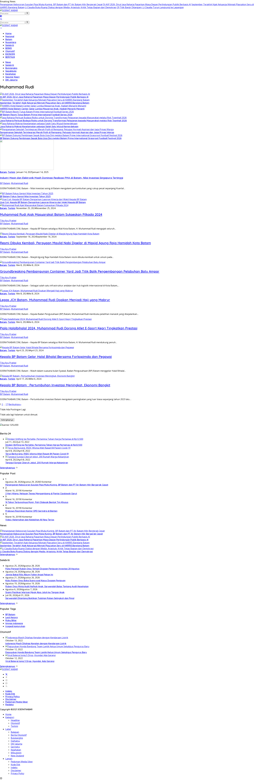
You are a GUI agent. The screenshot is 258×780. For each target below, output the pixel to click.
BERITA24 (10, 57)
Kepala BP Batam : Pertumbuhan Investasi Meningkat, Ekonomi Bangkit (55, 385)
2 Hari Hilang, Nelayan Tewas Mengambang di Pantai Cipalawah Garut (41, 493)
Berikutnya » (14, 404)
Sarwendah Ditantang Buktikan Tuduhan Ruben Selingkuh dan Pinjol (39, 598)
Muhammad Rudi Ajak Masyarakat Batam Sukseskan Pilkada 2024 (51, 214)
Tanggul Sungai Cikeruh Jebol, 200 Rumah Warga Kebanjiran (36, 462)
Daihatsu (15, 740)
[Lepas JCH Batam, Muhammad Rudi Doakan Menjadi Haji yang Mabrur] (36, 290)
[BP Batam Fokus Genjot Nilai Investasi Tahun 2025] (26, 193)
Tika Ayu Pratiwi (8, 220)
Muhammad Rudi (19, 183)
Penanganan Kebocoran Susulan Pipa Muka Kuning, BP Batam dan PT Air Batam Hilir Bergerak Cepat (51, 4)
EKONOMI (10, 54)
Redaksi (9, 704)
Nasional (9, 36)
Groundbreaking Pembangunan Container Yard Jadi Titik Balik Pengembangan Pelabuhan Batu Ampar (79, 271)
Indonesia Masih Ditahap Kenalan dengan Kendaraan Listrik (35, 643)
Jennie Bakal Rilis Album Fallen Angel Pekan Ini (29, 574)
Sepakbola (10, 71)
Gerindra (15, 746)
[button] (27, 13)
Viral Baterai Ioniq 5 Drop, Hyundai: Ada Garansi (29, 661)
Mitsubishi (16, 752)
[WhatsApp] (6, 683)
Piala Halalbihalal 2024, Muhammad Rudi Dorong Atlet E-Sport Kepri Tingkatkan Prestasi (68, 328)
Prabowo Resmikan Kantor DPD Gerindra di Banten (31, 511)
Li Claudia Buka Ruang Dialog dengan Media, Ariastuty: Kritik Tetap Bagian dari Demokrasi (70, 7)
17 (7, 404)
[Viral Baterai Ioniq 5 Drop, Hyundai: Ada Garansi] (30, 655)
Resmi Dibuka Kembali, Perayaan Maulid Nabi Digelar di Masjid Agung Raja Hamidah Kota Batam (75, 243)
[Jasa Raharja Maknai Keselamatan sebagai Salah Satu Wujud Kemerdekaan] (38, 123)
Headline (15, 720)
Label (8, 729)
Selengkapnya (7, 420)
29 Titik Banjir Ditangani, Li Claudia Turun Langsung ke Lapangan (150, 7)
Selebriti (9, 45)
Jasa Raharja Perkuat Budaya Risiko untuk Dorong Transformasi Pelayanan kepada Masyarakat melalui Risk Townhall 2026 (63, 120)
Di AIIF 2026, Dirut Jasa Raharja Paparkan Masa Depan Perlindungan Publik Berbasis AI (147, 4)
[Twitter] (6, 674)
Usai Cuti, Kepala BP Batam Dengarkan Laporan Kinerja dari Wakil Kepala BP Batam (43, 202)
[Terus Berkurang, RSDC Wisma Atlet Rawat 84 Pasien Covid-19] (37, 447)
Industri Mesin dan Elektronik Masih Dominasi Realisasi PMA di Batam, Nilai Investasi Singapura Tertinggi (61, 177)
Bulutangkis (11, 68)
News (8, 62)
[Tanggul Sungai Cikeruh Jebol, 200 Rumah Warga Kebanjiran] (37, 456)
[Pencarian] (1, 19)
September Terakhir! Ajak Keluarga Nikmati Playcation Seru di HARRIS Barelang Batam (44, 102)
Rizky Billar (11, 620)
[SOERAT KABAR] (9, 10)
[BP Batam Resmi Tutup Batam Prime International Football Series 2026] (37, 111)
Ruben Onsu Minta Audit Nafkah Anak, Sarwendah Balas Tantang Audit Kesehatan (47, 586)
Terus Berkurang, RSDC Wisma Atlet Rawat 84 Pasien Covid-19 (37, 453)
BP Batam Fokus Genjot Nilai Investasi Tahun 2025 (25, 196)
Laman (8, 758)
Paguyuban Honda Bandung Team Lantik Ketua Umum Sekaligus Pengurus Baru (46, 652)
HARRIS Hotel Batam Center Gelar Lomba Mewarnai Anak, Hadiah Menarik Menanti (42, 108)
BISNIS (8, 48)
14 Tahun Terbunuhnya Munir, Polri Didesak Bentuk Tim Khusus (36, 502)
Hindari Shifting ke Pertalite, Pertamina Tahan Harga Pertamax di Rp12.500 (43, 445)
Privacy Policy (12, 696)
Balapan (15, 732)
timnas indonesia (14, 623)
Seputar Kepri (12, 77)
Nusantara (10, 42)
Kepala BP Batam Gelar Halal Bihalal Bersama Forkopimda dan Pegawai (56, 357)
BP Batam (5, 183)
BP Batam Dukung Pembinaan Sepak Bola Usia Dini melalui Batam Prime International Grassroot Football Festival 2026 (60, 138)
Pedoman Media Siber (16, 702)
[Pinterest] (6, 677)
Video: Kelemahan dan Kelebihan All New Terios (29, 519)
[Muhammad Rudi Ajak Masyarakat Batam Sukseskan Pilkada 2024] (34, 205)
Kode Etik (10, 693)
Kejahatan (10, 74)
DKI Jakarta (11, 80)
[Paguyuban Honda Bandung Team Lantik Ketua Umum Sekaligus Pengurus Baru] (47, 646)
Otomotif (10, 51)
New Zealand (17, 755)
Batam (8, 39)
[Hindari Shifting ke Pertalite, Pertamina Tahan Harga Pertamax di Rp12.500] (44, 439)
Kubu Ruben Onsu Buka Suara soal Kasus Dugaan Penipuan (35, 580)
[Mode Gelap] (1, 16)
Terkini (11, 172)
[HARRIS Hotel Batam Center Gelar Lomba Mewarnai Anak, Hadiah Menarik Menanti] (43, 105)
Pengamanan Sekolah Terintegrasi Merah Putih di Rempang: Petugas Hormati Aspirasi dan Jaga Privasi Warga (57, 132)
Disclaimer (10, 699)
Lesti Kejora (11, 617)
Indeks (8, 691)
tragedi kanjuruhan (15, 626)
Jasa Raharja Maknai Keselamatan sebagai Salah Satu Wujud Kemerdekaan (39, 126)
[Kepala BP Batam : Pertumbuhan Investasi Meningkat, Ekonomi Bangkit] (37, 375)
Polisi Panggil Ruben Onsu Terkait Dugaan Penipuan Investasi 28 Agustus (42, 568)
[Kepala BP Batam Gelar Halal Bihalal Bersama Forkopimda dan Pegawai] (37, 347)
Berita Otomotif (19, 735)
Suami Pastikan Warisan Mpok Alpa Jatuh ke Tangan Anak (34, 592)
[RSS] (6, 686)
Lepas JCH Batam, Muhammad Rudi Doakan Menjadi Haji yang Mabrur (55, 300)
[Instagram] (6, 680)
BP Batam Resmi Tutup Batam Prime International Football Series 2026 (36, 114)
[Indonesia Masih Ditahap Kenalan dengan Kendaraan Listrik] (36, 637)
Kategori (9, 717)
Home (8, 33)
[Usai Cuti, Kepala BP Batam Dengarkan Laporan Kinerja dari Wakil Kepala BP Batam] (43, 199)
